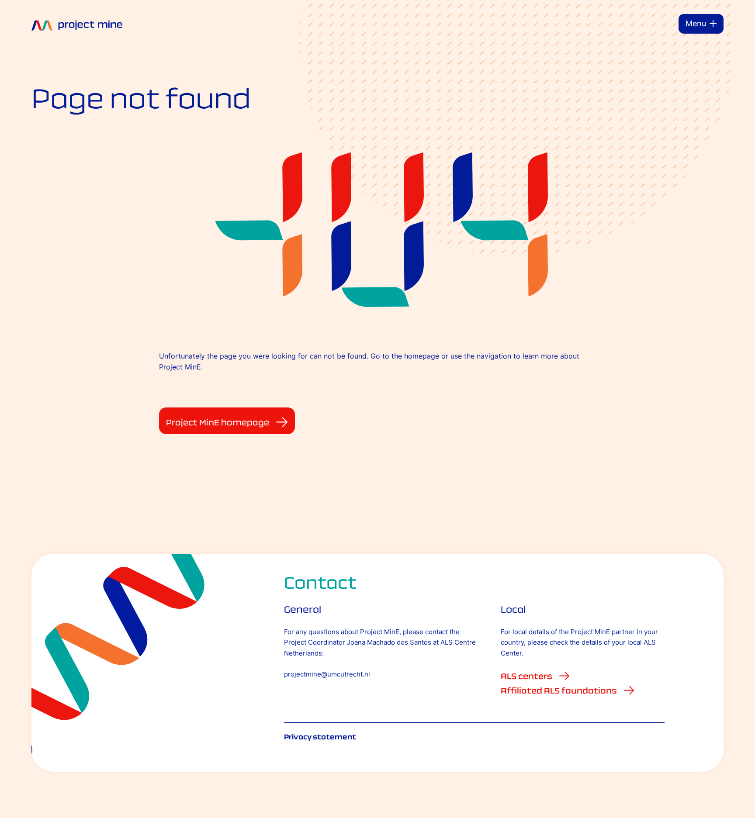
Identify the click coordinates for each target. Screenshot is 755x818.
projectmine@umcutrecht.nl (327, 674)
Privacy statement (320, 736)
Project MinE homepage (217, 422)
